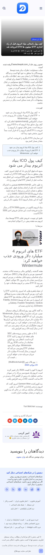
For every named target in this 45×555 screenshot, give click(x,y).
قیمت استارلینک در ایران (15, 520)
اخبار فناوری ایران (21, 501)
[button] (36, 39)
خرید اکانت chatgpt (34, 527)
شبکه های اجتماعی (17, 505)
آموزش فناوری (35, 501)
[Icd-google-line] (6, 489)
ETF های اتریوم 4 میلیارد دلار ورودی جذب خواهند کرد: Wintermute (22, 151)
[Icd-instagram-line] (19, 489)
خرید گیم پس (19, 527)
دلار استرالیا (8, 527)
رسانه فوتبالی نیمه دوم (14, 523)
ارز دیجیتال (30, 505)
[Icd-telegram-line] (38, 489)
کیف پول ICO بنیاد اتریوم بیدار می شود (23, 147)
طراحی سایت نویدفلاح (22, 551)
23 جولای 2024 (31, 365)
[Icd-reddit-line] (31, 489)
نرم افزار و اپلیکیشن (27, 509)
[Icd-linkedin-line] (25, 489)
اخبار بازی (14, 509)
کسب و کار (9, 501)
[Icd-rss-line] (13, 489)
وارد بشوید (20, 457)
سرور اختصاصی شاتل (31, 523)
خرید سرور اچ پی (32, 520)
